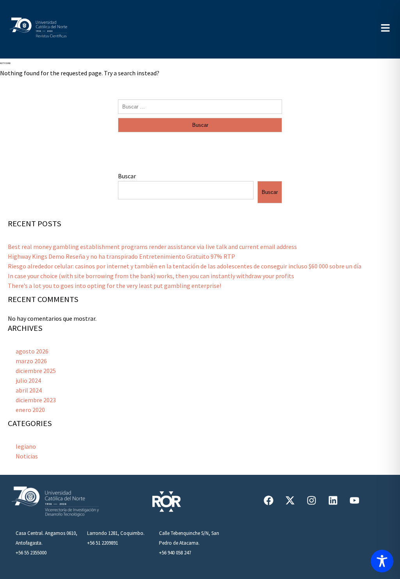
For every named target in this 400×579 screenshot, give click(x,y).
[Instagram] (311, 500)
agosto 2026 (32, 351)
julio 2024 (28, 380)
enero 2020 (30, 410)
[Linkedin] (333, 500)
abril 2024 (29, 390)
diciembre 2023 (36, 400)
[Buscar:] (200, 106)
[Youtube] (354, 500)
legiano (26, 446)
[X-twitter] (290, 500)
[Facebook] (268, 500)
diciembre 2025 (36, 371)
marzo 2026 (31, 361)
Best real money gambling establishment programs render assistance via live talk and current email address (152, 246)
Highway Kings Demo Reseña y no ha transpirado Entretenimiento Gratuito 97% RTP (121, 256)
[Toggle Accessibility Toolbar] (382, 561)
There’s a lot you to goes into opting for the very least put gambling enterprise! (114, 286)
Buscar (127, 176)
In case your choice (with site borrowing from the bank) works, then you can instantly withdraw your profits (151, 276)
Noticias (27, 456)
